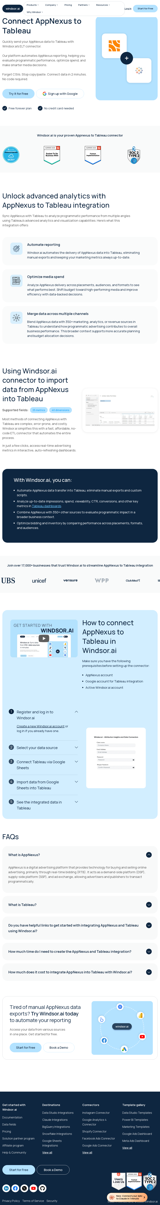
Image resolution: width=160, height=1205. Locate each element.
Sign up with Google (63, 94)
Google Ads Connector (97, 1145)
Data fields (9, 1124)
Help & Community (14, 1152)
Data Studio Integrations (58, 1113)
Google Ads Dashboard (137, 1134)
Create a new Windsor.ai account (41, 726)
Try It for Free (18, 94)
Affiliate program (13, 1145)
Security (52, 1201)
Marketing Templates (136, 1127)
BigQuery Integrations (56, 1127)
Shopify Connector (94, 1131)
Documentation (12, 1117)
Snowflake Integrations (57, 1134)
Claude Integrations (55, 1120)
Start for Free (145, 8)
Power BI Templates (135, 1120)
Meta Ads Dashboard (135, 1141)
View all (47, 1152)
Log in (128, 8)
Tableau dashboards (46, 506)
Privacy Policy (11, 1201)
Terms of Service (33, 1201)
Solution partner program (18, 1138)
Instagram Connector (96, 1113)
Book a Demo (59, 1047)
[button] (38, 5)
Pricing (68, 5)
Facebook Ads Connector (98, 1138)
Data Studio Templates (137, 1113)
